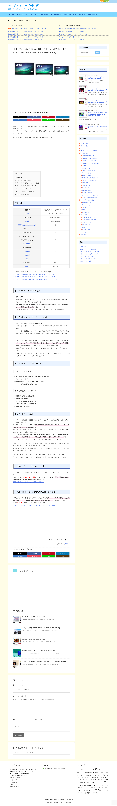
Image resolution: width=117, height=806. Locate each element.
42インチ (90, 779)
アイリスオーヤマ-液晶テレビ (90, 195)
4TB (92, 777)
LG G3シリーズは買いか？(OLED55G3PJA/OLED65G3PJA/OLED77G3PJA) (97, 89)
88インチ (85, 787)
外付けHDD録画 (27, 244)
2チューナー (87, 769)
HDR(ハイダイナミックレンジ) (27, 225)
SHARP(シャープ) (86, 207)
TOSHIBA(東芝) (86, 212)
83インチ (103, 785)
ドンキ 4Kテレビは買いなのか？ (25, 186)
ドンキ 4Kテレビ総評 (22, 194)
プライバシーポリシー (15, 784)
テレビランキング (85, 143)
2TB (80, 769)
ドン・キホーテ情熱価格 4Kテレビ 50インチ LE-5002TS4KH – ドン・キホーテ (35, 277)
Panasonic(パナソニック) (89, 205)
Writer (67, 544)
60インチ (101, 782)
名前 (14, 719)
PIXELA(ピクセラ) (86, 222)
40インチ (85, 779)
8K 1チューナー (101, 777)
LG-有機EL (85, 165)
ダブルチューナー (87, 790)
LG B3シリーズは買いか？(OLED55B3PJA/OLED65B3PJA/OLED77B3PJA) (97, 101)
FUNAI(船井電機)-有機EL (88, 155)
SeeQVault (27, 255)
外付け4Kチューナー (86, 215)
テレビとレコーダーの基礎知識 (89, 151)
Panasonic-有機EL (87, 173)
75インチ (92, 785)
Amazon (89, 787)
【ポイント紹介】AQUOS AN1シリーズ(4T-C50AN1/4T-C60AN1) (41, 628)
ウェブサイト (16, 727)
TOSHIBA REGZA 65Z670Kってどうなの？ (34, 617)
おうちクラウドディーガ (100, 788)
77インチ (98, 786)
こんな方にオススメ (23, 188)
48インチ (104, 779)
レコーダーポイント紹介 (87, 200)
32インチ (81, 779)
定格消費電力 (27, 266)
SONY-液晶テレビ (87, 185)
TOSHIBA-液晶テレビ (88, 192)
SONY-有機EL (85, 183)
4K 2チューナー (99, 772)
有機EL (88, 792)
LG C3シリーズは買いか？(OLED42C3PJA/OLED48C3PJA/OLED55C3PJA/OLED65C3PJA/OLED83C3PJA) (97, 114)
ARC (27, 259)
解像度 (27, 221)
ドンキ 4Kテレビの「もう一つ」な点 (27, 183)
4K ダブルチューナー (91, 775)
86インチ (81, 788)
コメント (15, 702)
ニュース (83, 148)
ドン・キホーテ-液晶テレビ (32, 20)
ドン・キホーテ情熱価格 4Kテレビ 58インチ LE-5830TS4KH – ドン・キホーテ (35, 279)
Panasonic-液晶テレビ (88, 175)
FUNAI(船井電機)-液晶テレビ (90, 158)
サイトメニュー (14, 782)
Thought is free (67, 802)
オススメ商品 (84, 146)
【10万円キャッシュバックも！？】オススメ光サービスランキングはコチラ (35, 505)
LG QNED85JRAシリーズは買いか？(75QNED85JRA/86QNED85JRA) (97, 77)
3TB (93, 769)
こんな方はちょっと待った (25, 191)
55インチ (94, 782)
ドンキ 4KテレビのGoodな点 (24, 180)
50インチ (86, 782)
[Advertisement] (41, 99)
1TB (78, 769)
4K (48, 112)
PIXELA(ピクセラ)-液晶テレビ (90, 178)
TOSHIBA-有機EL (86, 190)
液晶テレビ (97, 793)
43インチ (97, 779)
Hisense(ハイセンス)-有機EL (89, 160)
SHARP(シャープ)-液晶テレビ (90, 180)
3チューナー (101, 769)
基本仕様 (18, 177)
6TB (94, 777)
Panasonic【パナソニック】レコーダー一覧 (21, 771)
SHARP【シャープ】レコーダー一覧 (19, 773)
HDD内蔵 (93, 787)
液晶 (93, 792)
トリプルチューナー (98, 790)
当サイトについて (14, 786)
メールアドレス (37, 719)
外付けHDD (84, 234)
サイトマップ (13, 780)
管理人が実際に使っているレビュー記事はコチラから (28, 482)
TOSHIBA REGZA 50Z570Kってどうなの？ (34, 639)
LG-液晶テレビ (86, 168)
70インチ (86, 785)
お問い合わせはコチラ (15, 778)
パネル (27, 213)
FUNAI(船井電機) (86, 202)
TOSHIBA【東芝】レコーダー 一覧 (19, 775)
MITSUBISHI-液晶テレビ (88, 170)
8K (96, 777)
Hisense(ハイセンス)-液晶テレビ (90, 163)
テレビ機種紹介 (19, 20)
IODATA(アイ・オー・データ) (90, 217)
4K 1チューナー (85, 772)
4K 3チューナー (81, 775)
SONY (83, 210)
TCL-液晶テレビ (86, 187)
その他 (84, 232)
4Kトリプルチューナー (86, 777)
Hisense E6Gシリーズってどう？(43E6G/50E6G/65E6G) (38, 650)
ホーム (11, 20)
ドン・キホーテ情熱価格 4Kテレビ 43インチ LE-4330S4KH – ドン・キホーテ (35, 274)
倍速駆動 (27, 251)
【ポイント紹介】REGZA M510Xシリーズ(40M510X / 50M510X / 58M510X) (44, 661)
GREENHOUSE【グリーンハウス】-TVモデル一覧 (23, 769)
